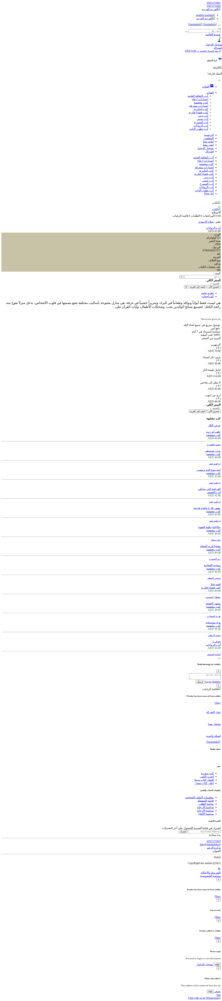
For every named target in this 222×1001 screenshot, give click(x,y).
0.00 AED (202, 50)
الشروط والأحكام (211, 872)
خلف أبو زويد (213, 431)
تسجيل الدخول (213, 44)
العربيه (206, 9)
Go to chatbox (212, 681)
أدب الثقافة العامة (203, 157)
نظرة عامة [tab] (207, 293)
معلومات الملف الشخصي (199, 797)
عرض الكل (214, 425)
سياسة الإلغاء (206, 813)
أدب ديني (208, 177)
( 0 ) (218, 347)
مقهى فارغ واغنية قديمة (207, 508)
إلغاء (217, 964)
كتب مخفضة (206, 164)
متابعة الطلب (206, 803)
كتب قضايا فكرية (204, 173)
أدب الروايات (206, 187)
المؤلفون (208, 138)
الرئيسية (209, 134)
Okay (218, 702)
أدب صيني (208, 180)
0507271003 (214, 2)
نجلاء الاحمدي (206, 221)
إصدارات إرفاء (205, 160)
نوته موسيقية (213, 622)
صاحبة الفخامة (212, 565)
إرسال (200, 682)
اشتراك (218, 47)
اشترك (183, 831)
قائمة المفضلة (206, 800)
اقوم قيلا (216, 584)
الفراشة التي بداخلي (209, 488)
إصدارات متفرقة (204, 167)
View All (209, 193)
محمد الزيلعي (214, 635)
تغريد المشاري (214, 616)
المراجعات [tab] (208, 296)
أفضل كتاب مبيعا (204, 779)
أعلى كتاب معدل (204, 783)
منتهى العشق (213, 603)
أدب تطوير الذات (204, 190)
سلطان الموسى (213, 597)
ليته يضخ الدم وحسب (209, 469)
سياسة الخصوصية (210, 875)
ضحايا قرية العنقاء (210, 546)
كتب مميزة (207, 773)
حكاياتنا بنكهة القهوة (209, 527)
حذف (217, 991)
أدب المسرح (207, 183)
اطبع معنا (208, 141)
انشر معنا (208, 144)
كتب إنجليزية (206, 170)
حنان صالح (216, 540)
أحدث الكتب (207, 776)
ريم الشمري (215, 559)
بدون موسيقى (213, 450)
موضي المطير (214, 578)
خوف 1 (216, 641)
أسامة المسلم (214, 654)
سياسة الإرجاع (205, 807)
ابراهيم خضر (215, 463)
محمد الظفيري (214, 444)
